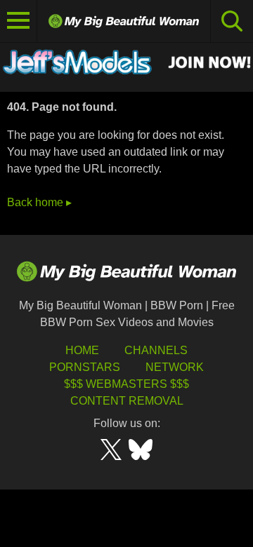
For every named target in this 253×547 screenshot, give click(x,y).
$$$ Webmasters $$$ (126, 384)
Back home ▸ (39, 202)
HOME (82, 350)
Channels (156, 350)
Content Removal (126, 401)
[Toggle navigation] (18, 21)
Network (174, 367)
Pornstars (84, 367)
